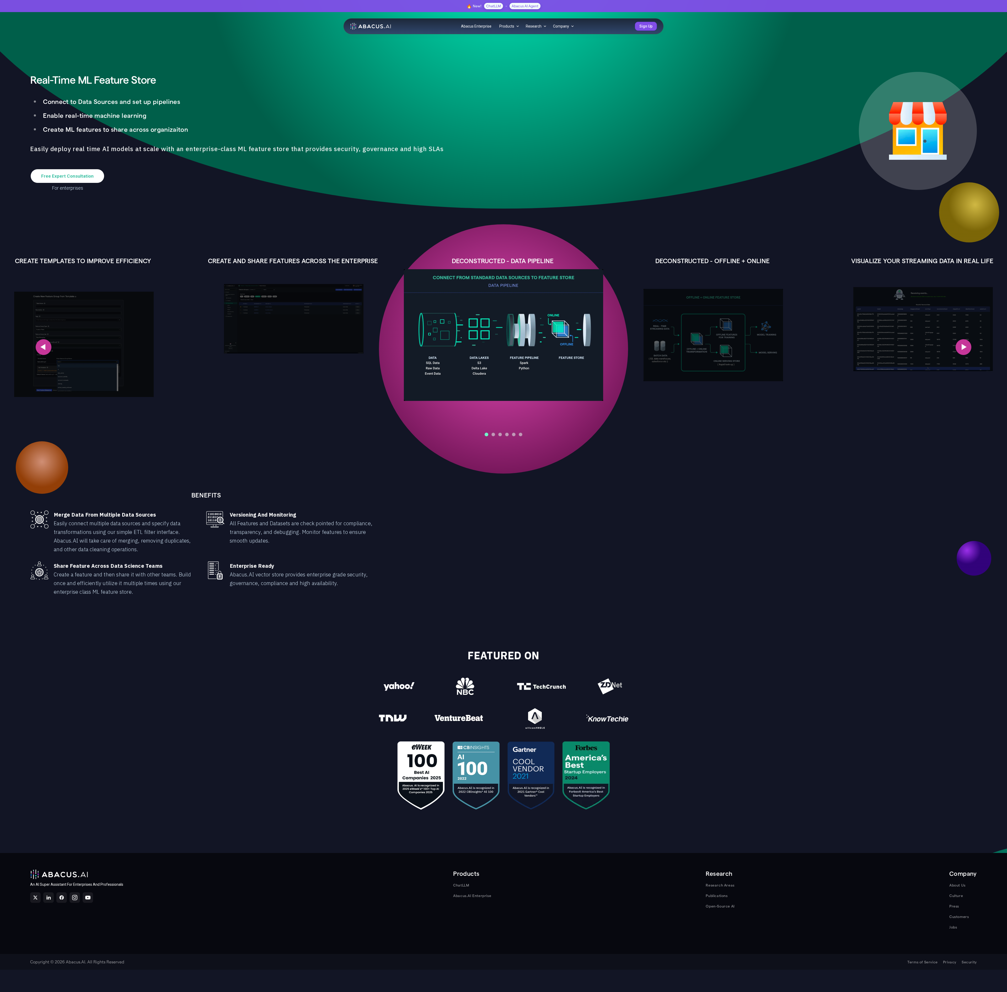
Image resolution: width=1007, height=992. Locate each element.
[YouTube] (88, 897)
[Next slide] (963, 347)
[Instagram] (74, 897)
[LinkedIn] (48, 897)
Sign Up (645, 26)
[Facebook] (61, 897)
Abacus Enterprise (476, 26)
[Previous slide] (43, 347)
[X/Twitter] (35, 897)
